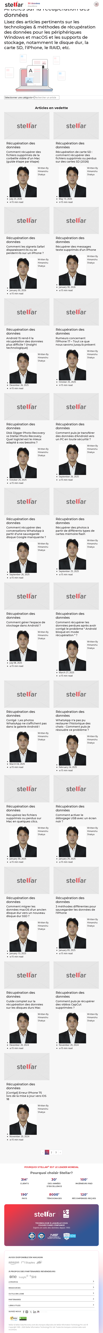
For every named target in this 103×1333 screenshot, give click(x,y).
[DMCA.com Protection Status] (23, 1319)
